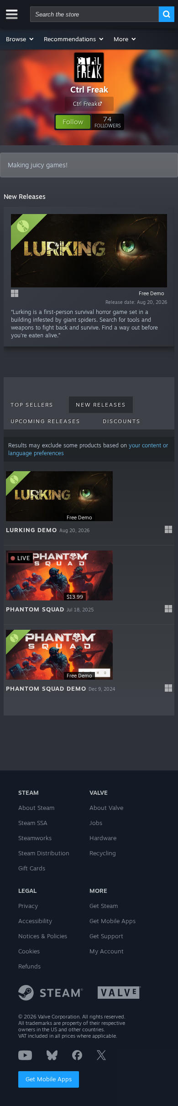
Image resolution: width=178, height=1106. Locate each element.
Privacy (28, 905)
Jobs (95, 822)
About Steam (36, 807)
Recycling (102, 853)
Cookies (29, 951)
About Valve (106, 807)
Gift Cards (31, 868)
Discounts (122, 421)
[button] (20, 39)
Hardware (102, 838)
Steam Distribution (43, 853)
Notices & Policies (42, 936)
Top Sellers (31, 405)
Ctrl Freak (89, 89)
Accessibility (35, 920)
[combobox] (94, 14)
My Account (106, 951)
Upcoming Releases (45, 421)
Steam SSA (32, 822)
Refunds (29, 966)
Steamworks (35, 838)
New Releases (101, 405)
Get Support (106, 936)
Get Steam (103, 905)
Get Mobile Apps (49, 1079)
